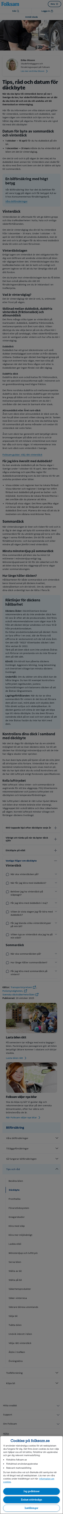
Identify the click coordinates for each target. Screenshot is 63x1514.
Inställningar (31, 1508)
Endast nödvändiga (31, 1499)
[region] (31, 1475)
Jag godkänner (31, 1491)
